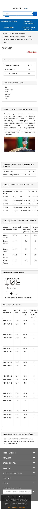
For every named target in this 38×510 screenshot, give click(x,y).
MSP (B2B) (6, 478)
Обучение (6, 468)
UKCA (7, 96)
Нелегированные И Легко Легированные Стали (18, 39)
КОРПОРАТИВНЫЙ (10, 453)
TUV (6, 92)
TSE (6, 99)
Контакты (25, 8)
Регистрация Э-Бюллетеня (12, 488)
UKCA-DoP (9, 90)
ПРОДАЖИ (7, 458)
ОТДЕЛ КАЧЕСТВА (9, 463)
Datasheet (32, 52)
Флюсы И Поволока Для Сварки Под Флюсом (18, 36)
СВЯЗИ (5, 483)
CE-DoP (8, 94)
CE (6, 87)
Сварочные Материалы (8, 21)
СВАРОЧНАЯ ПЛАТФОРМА (12, 473)
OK (9, 507)
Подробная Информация (18, 507)
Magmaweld (5, 34)
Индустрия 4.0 (9, 27)
